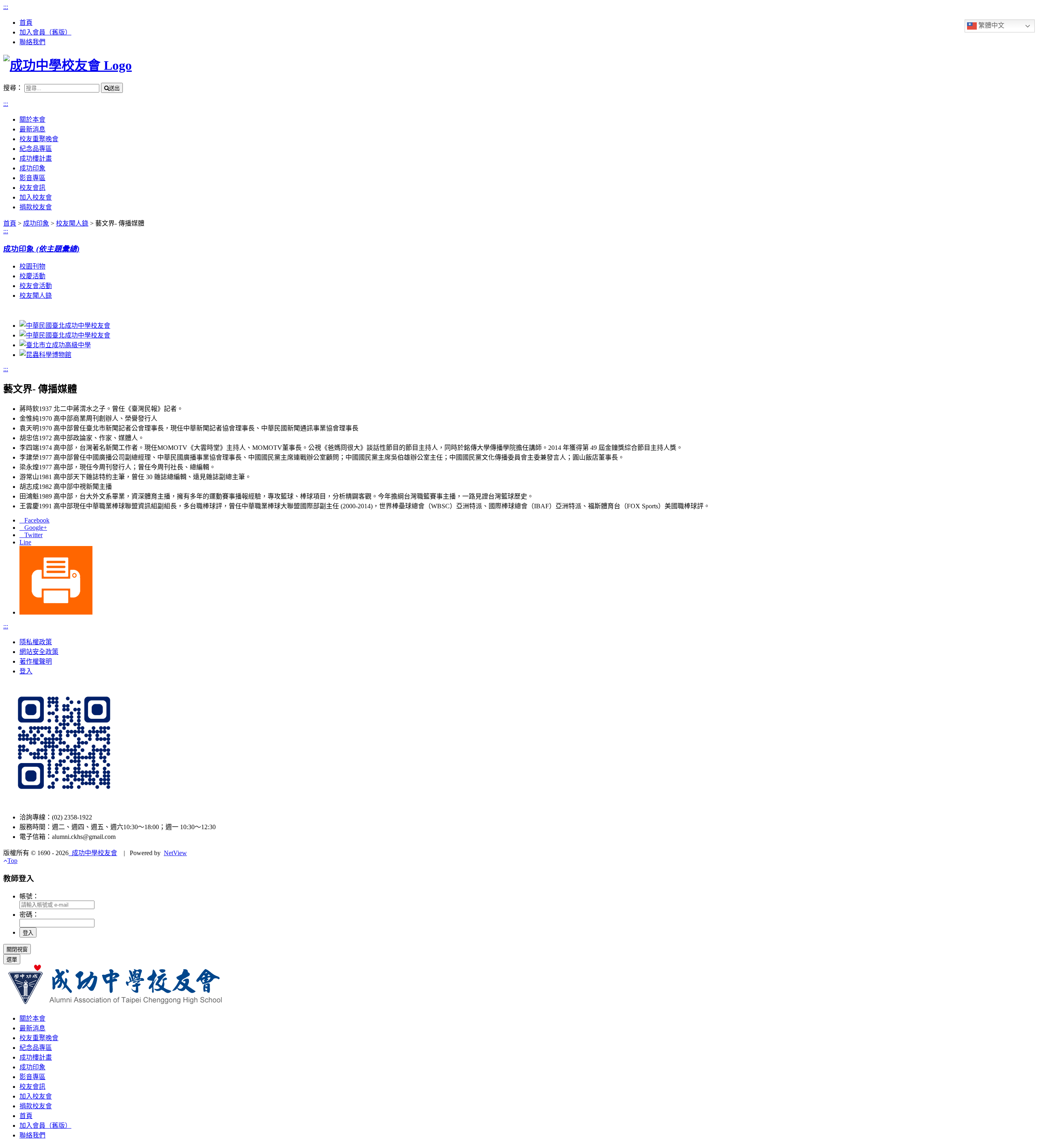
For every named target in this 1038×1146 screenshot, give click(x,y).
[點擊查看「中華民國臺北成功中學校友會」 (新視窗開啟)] (64, 325)
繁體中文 (990, 25)
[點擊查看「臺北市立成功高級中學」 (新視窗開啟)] (55, 345)
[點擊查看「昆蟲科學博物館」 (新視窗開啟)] (45, 354)
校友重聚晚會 (38, 138)
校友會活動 (35, 285)
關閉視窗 (17, 949)
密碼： (29, 914)
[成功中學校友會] (67, 65)
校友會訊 (32, 187)
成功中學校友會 (93, 852)
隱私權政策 (35, 642)
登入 (25, 671)
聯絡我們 (32, 42)
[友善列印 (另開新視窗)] (55, 612)
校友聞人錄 (35, 295)
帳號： (29, 896)
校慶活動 (32, 276)
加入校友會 (35, 197)
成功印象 (32, 168)
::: (5, 6)
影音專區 (32, 177)
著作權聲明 (35, 661)
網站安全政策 (38, 651)
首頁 (25, 22)
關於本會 (32, 119)
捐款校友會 (35, 207)
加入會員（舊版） (45, 32)
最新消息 (32, 129)
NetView (175, 852)
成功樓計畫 (35, 158)
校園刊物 (32, 266)
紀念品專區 (35, 148)
